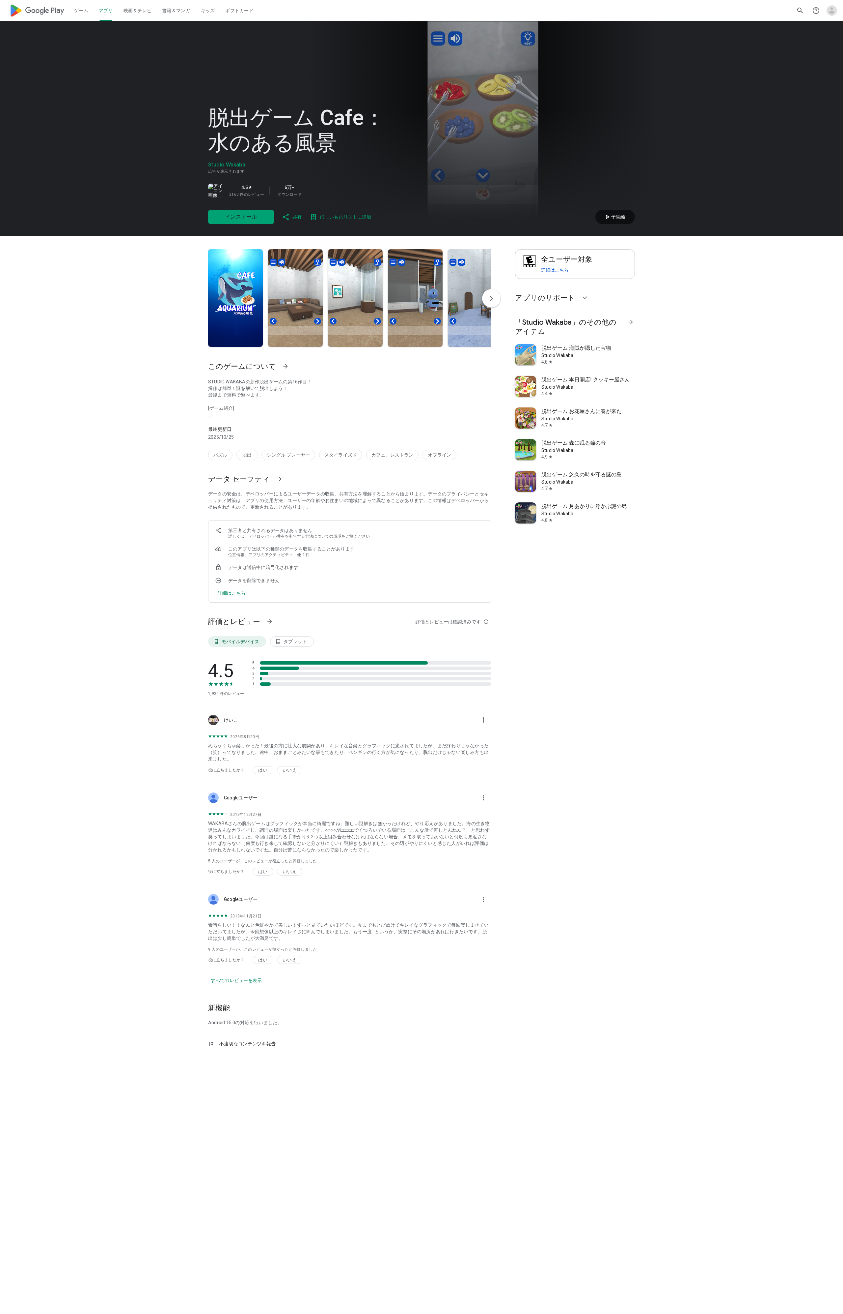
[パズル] (220, 455)
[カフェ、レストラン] (392, 455)
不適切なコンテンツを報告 (242, 1044)
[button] (235, 298)
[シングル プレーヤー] (288, 455)
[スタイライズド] (340, 455)
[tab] (81, 10)
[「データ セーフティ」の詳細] (279, 479)
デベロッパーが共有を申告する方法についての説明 (295, 536)
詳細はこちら (555, 270)
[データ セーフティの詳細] (231, 593)
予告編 (614, 217)
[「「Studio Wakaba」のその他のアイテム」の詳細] (631, 322)
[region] (300, 190)
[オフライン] (439, 455)
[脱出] (247, 455)
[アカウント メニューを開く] (832, 10)
